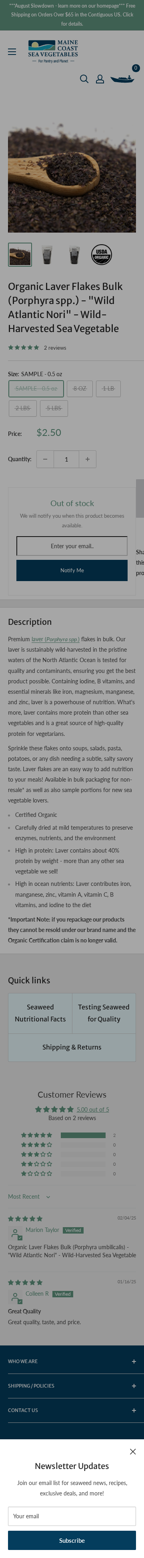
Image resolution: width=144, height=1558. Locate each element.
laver (37, 639)
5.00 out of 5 (93, 1109)
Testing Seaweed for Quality (104, 1013)
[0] (122, 79)
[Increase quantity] (87, 459)
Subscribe (72, 1540)
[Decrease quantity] (45, 459)
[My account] (100, 79)
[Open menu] (12, 52)
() (61, 639)
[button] (37, 1135)
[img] (25, 1218)
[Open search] (84, 79)
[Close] (133, 1451)
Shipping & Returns (72, 1047)
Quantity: (20, 459)
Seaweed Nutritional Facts (40, 1013)
